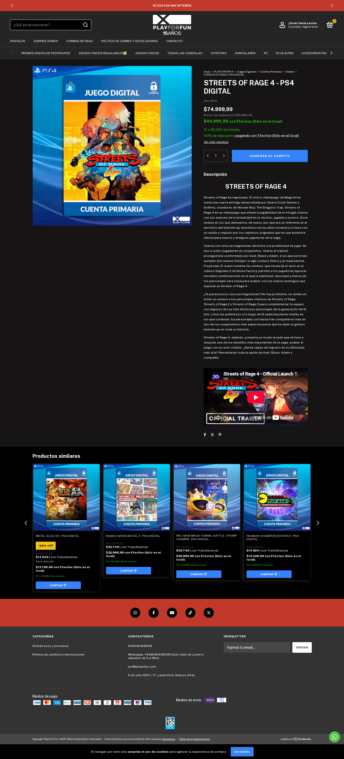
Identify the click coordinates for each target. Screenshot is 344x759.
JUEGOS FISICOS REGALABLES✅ (103, 53)
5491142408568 (140, 646)
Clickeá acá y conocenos (50, 646)
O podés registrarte (303, 26)
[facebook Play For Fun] (154, 613)
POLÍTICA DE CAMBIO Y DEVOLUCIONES (129, 41)
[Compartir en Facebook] (205, 435)
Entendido (242, 751)
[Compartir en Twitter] (212, 435)
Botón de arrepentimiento (195, 738)
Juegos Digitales (247, 71)
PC (266, 53)
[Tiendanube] (296, 740)
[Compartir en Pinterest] (220, 435)
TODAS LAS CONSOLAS (184, 53)
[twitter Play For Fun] (209, 613)
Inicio (207, 71)
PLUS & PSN (284, 53)
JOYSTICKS (218, 53)
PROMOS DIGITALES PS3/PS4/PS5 (45, 53)
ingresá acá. (169, 738)
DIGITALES (17, 41)
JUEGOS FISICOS (147, 53)
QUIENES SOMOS (45, 41)
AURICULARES (245, 53)
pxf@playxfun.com (142, 666)
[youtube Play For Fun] (172, 613)
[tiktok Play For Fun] (190, 613)
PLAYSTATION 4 (223, 71)
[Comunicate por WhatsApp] (334, 737)
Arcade (290, 71)
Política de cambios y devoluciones (58, 654)
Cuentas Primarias (271, 71)
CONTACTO (174, 41)
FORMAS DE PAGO (79, 41)
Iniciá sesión (307, 23)
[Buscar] (85, 24)
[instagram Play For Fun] (135, 613)
